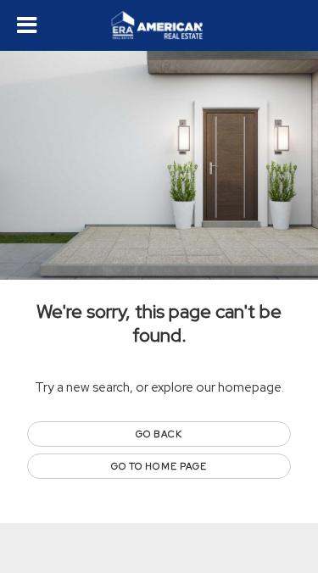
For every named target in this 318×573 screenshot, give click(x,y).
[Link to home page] (159, 25)
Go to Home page (159, 466)
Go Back (159, 434)
